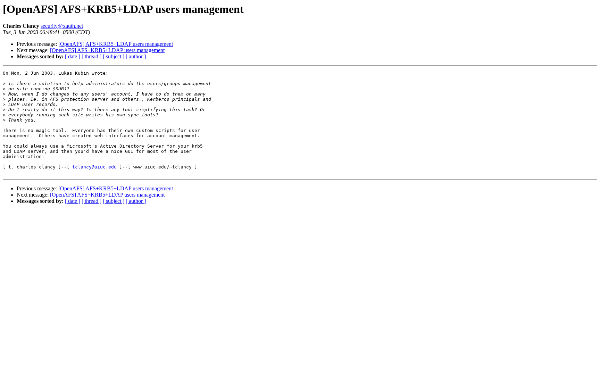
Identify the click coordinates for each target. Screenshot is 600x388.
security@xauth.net (62, 26)
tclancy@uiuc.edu (94, 167)
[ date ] (72, 56)
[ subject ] (113, 56)
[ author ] (136, 56)
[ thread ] (91, 56)
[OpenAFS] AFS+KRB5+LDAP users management (115, 44)
